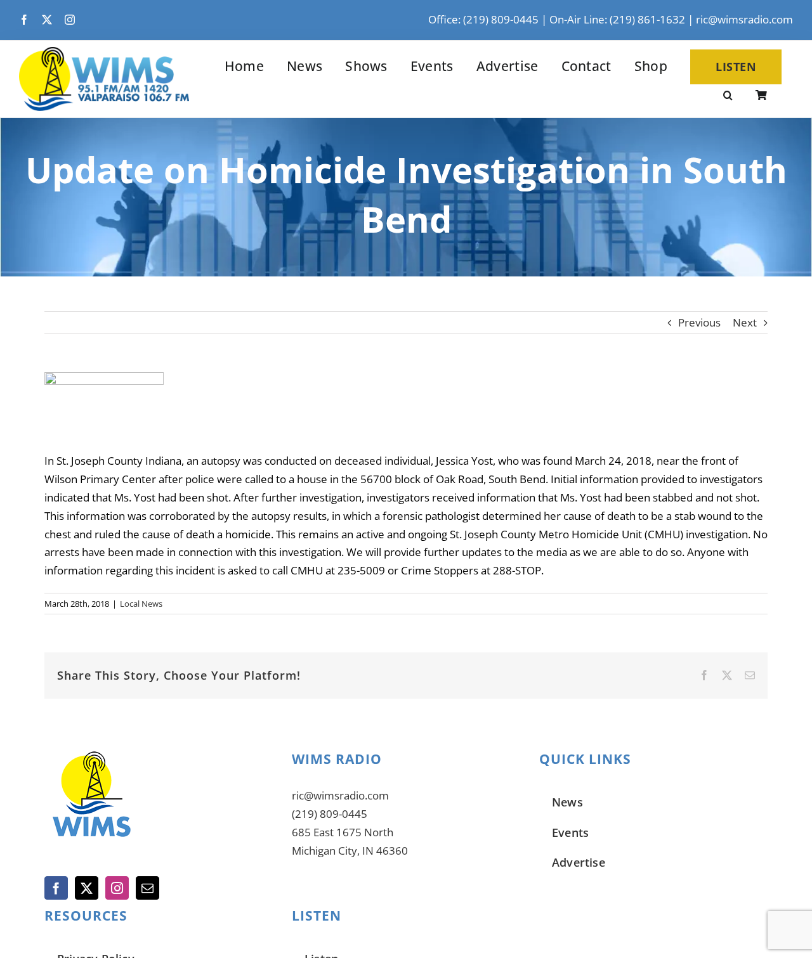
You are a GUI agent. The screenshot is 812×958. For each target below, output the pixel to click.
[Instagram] (117, 888)
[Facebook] (56, 888)
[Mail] (147, 888)
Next (745, 322)
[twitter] (47, 20)
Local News (141, 603)
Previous (699, 322)
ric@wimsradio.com (744, 19)
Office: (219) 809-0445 (483, 19)
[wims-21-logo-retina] (104, 52)
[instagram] (70, 20)
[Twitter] (86, 888)
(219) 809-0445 (329, 813)
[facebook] (24, 20)
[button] (728, 96)
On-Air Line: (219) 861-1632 (617, 19)
